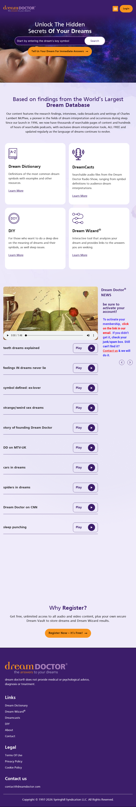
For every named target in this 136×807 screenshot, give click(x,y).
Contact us (110, 350)
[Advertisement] (122, 422)
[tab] (50, 348)
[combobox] (49, 41)
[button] (115, 8)
